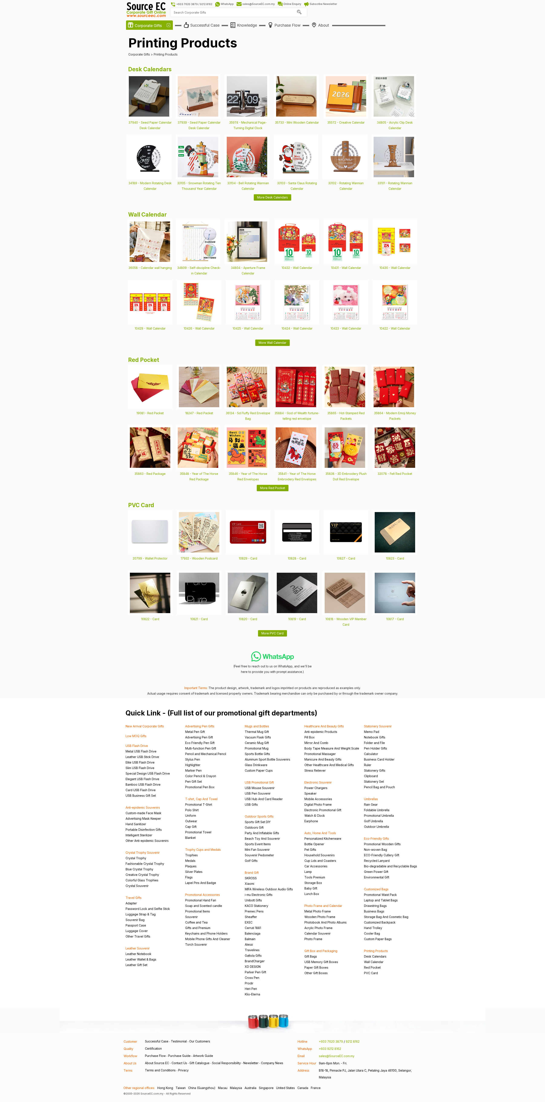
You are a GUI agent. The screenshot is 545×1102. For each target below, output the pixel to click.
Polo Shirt (192, 810)
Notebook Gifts (374, 737)
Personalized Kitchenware (322, 838)
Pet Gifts (310, 849)
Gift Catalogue (199, 1063)
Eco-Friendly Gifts (376, 838)
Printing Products (376, 951)
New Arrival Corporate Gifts (145, 726)
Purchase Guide (179, 1056)
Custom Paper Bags (378, 939)
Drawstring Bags (375, 906)
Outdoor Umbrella (376, 826)
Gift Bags (310, 956)
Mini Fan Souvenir (257, 849)
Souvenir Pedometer (259, 855)
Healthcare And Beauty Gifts (324, 726)
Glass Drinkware (256, 765)
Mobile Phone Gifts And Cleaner (207, 939)
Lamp (308, 872)
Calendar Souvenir (317, 933)
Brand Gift (252, 872)
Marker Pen (193, 770)
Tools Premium (314, 877)
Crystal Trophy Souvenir (143, 852)
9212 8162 (353, 1041)
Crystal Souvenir (137, 886)
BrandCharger (255, 961)
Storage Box (313, 883)
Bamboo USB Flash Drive (143, 784)
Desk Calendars (375, 956)
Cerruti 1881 (253, 928)
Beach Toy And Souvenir (262, 838)
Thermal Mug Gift (257, 732)
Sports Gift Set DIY (258, 822)
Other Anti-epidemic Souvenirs (147, 840)
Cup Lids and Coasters (320, 860)
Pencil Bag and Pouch (379, 787)
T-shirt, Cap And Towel (201, 799)
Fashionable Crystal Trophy (145, 863)
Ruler (367, 765)
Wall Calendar (373, 962)
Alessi (249, 944)
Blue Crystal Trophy (139, 869)
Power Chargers (315, 788)
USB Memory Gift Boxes (321, 962)
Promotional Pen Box (200, 787)
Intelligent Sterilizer (139, 835)
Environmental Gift (376, 877)
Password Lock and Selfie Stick (148, 909)
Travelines (252, 950)
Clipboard (371, 776)
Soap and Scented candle (203, 906)
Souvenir (191, 917)
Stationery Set (374, 781)
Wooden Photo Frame (319, 917)
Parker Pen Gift (255, 972)
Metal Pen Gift (195, 732)
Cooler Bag (372, 933)
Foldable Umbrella (376, 810)
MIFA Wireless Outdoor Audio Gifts (269, 889)
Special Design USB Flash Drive (148, 773)
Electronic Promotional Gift (322, 810)
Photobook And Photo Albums (325, 922)
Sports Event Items (258, 844)
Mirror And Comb (316, 743)
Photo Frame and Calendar (323, 906)
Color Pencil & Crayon (200, 776)
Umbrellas (371, 799)
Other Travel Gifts (138, 936)
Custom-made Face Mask (143, 813)
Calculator (371, 754)
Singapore (266, 1088)
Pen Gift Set (193, 781)
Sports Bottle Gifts (257, 754)
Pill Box (309, 737)
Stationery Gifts (374, 770)
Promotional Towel (198, 832)
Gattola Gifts (253, 955)
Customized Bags (376, 889)
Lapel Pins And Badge (200, 883)
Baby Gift (310, 888)
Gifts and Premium (197, 928)
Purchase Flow (155, 1056)
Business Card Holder (379, 759)
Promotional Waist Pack (380, 894)
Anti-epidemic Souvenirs (143, 807)
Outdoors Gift (254, 827)
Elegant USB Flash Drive (142, 779)
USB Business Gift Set (141, 795)
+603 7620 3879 (331, 1041)
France (316, 1088)
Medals (190, 860)
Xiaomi (249, 883)
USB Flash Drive (137, 746)
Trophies (191, 855)
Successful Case (156, 1041)
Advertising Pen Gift (199, 737)
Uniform (190, 815)
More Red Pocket (272, 488)
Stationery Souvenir (378, 726)
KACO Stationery (256, 906)
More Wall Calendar (272, 342)
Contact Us (179, 1063)
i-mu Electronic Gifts (258, 894)
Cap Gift (190, 826)
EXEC (248, 922)
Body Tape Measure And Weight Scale (331, 748)
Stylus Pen (192, 759)
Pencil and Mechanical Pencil (205, 754)
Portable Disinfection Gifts (144, 829)
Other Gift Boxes (316, 973)
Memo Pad (371, 732)
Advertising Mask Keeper (143, 818)
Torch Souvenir (196, 944)
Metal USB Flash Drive (141, 751)
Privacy (183, 1070)
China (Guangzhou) (201, 1088)
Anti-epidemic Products (320, 732)
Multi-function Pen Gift (200, 748)
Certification (153, 1048)
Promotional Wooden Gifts (382, 844)
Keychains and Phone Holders (206, 933)
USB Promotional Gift (259, 782)
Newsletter (250, 1063)
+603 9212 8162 (330, 1049)
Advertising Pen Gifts (199, 726)
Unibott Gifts (253, 900)
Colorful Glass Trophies (142, 880)
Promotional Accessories (202, 894)
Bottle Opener (314, 844)
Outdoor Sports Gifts (259, 816)
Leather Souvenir (138, 948)
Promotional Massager (320, 754)
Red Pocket (372, 967)
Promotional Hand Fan (200, 900)
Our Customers (199, 1041)
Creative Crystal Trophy (142, 874)
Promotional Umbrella (379, 815)
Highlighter (192, 765)
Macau (222, 1088)
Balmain (250, 939)
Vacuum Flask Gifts (258, 737)
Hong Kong (165, 1088)
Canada (302, 1088)
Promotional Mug (256, 748)
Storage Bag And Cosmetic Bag (386, 917)
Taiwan (181, 1088)
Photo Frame (313, 939)
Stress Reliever (315, 770)
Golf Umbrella (373, 821)
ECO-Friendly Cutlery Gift (381, 855)
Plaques (190, 866)
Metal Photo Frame (317, 911)
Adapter (131, 903)
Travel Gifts (134, 897)
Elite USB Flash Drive (140, 762)
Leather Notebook (138, 954)
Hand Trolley (373, 928)
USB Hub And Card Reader (264, 799)
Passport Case (136, 925)
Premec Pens (254, 911)
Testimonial (179, 1041)
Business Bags (374, 911)
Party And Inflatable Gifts (262, 833)
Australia (250, 1088)
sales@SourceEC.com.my (336, 1056)
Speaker (310, 793)
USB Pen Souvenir (258, 793)
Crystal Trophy (136, 858)
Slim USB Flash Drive (140, 768)
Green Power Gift (376, 872)
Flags (189, 877)
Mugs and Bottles (257, 726)
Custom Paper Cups (259, 770)
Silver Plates (193, 872)
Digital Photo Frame (318, 804)
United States (285, 1088)
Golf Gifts (251, 860)
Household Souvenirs (319, 855)
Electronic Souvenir (318, 782)
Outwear (191, 821)
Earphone (311, 821)
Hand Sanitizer (136, 824)
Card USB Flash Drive (141, 790)
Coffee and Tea (196, 922)
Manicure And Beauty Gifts (322, 759)
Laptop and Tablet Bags (381, 900)
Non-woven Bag (375, 849)
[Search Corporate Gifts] (299, 12)
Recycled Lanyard (377, 860)
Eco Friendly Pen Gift (200, 743)
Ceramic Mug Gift (257, 743)
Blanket (190, 837)
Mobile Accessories (318, 799)
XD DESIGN (253, 966)
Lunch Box (311, 894)
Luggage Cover (137, 931)
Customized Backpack (380, 922)
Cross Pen (252, 977)
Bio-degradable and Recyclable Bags (390, 866)
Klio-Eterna (252, 994)
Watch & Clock (314, 815)
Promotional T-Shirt (198, 804)
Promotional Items (197, 911)
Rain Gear (371, 804)
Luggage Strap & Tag (141, 914)
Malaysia (236, 1088)
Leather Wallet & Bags (141, 959)
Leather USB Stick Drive (142, 757)
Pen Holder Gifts (375, 748)
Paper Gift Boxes (316, 967)
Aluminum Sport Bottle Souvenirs (267, 759)
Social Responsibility (226, 1063)
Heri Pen (251, 989)
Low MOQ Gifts (136, 736)
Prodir (249, 983)
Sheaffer (251, 917)
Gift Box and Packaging (320, 951)
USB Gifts (251, 804)
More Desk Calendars (272, 197)
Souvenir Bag (135, 920)
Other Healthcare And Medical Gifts (329, 765)
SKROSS (251, 878)
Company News (272, 1063)
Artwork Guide (203, 1056)
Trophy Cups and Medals (203, 849)
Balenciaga (252, 933)
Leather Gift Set (136, 965)
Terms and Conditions (160, 1070)
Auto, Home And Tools (320, 833)
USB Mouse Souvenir (260, 788)
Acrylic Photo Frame (318, 928)
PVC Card (371, 973)
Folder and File (374, 743)
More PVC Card (272, 633)
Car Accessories (315, 866)
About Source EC (157, 1063)
